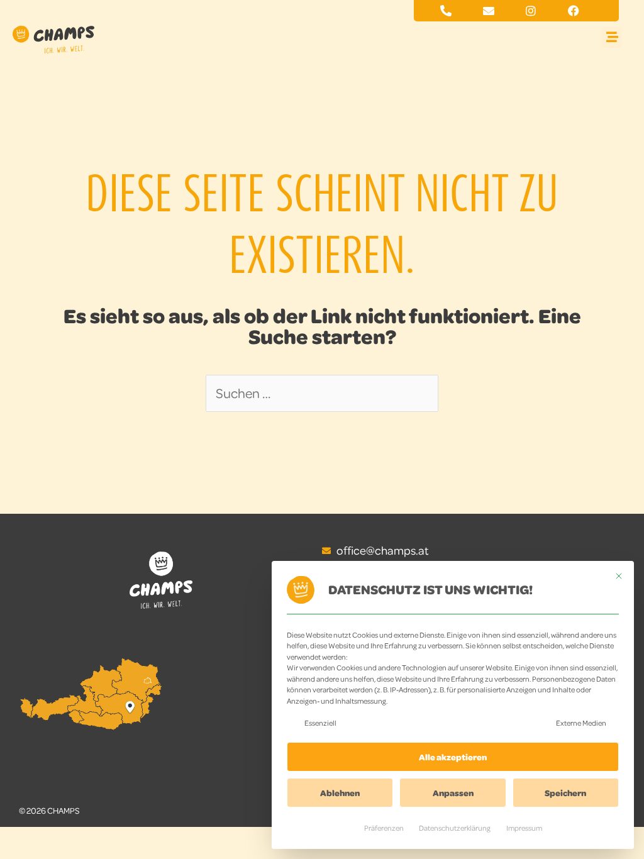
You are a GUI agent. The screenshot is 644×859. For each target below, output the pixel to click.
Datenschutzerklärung (455, 828)
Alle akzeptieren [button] (453, 757)
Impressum (524, 828)
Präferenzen (384, 828)
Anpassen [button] (453, 793)
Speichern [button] (565, 793)
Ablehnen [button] (340, 793)
